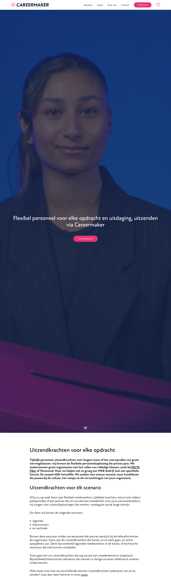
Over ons (112, 5)
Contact (125, 5)
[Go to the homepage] (30, 5)
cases (84, 574)
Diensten (88, 5)
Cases (100, 5)
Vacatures (143, 4)
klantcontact (41, 524)
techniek (41, 528)
